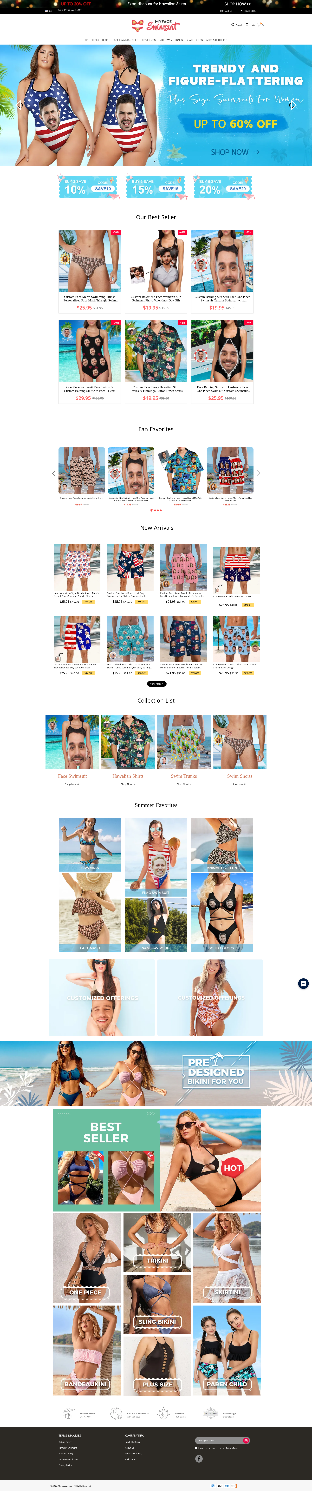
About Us (129, 1447)
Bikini (105, 40)
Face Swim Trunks (171, 40)
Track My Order (132, 1441)
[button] (154, 161)
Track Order (250, 11)
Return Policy (65, 1441)
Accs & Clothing (216, 40)
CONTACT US (226, 11)
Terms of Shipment (68, 1447)
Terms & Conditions (68, 1459)
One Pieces (92, 40)
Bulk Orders (130, 1459)
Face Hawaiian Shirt (125, 40)
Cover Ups (149, 40)
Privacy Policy (65, 1465)
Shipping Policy (66, 1453)
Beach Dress (194, 40)
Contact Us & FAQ (133, 1453)
